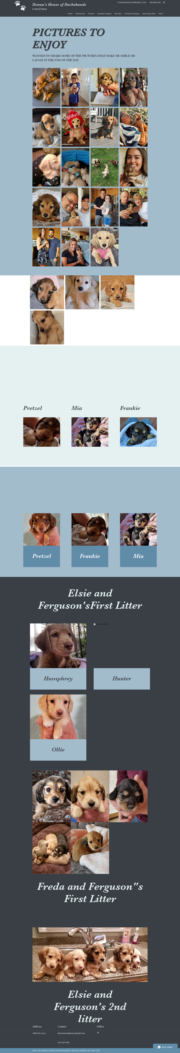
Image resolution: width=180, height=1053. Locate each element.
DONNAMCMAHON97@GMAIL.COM (132, 2)
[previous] (37, 823)
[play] (142, 872)
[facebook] (164, 2)
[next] (143, 823)
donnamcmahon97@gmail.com (71, 1033)
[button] (132, 14)
